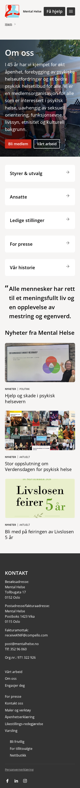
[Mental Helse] (12, 11)
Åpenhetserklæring (19, 717)
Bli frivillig (17, 741)
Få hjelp (54, 11)
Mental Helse (32, 11)
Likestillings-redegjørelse (24, 724)
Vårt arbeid (47, 143)
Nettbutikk (18, 755)
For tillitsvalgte (21, 748)
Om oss (11, 678)
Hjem (8, 24)
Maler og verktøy (18, 710)
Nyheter (10, 389)
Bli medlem (18, 143)
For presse (13, 696)
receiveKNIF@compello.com (26, 635)
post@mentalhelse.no (22, 644)
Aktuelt (24, 457)
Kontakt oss (14, 703)
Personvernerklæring (19, 769)
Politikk (24, 389)
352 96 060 (18, 649)
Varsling (11, 730)
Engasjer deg (15, 685)
